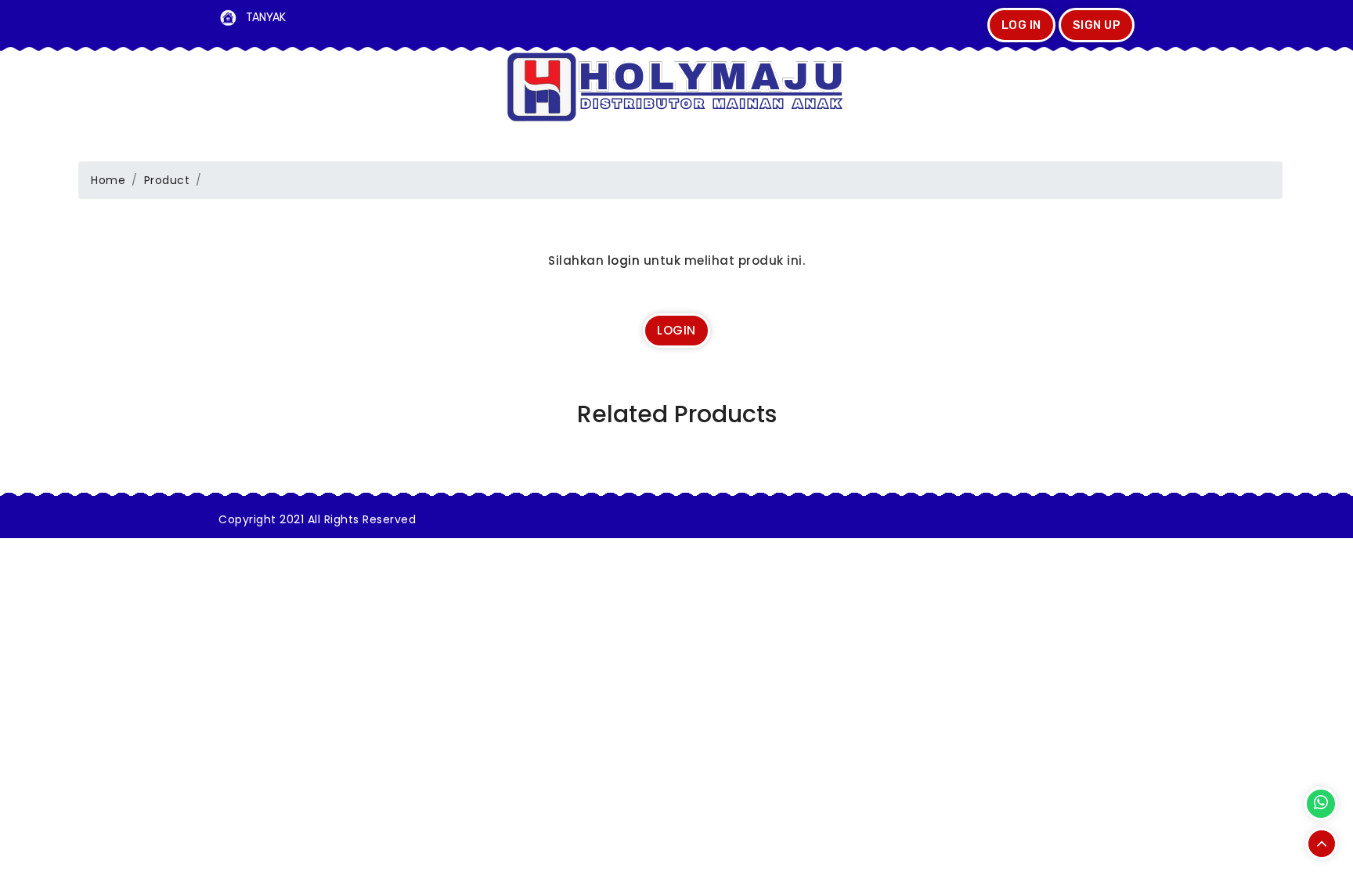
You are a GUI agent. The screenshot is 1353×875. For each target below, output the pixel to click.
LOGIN (676, 330)
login (624, 260)
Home (108, 180)
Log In (1021, 25)
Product (167, 180)
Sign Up (1097, 25)
